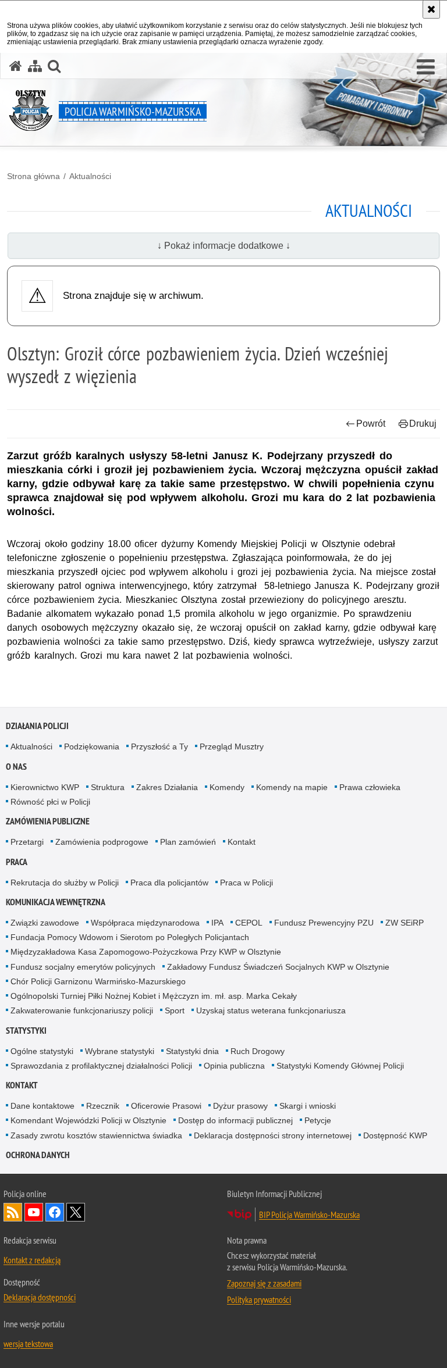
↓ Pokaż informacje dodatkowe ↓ (223, 246)
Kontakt (242, 841)
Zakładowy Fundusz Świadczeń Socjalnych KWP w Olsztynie (278, 966)
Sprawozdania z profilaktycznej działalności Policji (101, 1065)
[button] (426, 67)
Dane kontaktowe (42, 1105)
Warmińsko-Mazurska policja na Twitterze (75, 1212)
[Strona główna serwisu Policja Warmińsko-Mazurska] (15, 66)
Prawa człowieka (369, 787)
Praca (16, 862)
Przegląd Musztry (232, 746)
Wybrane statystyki (119, 1051)
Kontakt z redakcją (32, 1260)
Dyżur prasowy (240, 1105)
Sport (175, 1010)
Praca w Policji (246, 882)
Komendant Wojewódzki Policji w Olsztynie (88, 1120)
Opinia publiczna (234, 1065)
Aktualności (90, 176)
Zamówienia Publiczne (48, 821)
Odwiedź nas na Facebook (54, 1212)
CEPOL (248, 922)
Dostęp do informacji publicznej (235, 1120)
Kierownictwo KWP (44, 787)
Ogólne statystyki (41, 1051)
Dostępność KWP (395, 1135)
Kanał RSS (12, 1212)
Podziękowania (91, 746)
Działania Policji (37, 726)
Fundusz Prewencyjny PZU (324, 922)
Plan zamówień (188, 841)
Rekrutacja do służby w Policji (64, 882)
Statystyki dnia (192, 1051)
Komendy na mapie (292, 787)
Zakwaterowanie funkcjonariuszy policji (81, 1010)
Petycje (317, 1120)
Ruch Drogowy (257, 1051)
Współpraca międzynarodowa (145, 922)
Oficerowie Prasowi (166, 1105)
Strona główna (33, 176)
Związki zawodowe (44, 922)
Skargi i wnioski (307, 1105)
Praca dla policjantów (169, 882)
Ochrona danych (38, 1155)
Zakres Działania (167, 787)
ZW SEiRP (404, 922)
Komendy (227, 787)
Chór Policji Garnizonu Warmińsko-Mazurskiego (98, 981)
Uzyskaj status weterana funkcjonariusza (271, 1010)
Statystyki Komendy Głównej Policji (340, 1065)
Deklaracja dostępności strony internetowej (273, 1135)
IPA (217, 922)
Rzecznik (102, 1105)
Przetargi (27, 841)
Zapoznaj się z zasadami (264, 1283)
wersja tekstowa (28, 1343)
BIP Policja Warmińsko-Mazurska (309, 1214)
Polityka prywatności (259, 1299)
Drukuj (423, 423)
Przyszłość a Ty (159, 746)
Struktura (108, 787)
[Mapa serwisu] (35, 66)
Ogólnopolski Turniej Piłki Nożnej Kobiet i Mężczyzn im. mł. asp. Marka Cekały (153, 996)
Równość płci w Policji (50, 801)
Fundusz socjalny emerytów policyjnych (82, 966)
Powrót (370, 423)
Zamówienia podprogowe (101, 841)
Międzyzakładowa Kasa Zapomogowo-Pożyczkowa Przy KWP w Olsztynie (145, 951)
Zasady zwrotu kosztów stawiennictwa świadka (96, 1135)
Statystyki (26, 1030)
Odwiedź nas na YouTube (33, 1212)
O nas (16, 766)
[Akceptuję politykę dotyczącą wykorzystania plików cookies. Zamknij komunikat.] (431, 9)
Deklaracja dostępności (39, 1297)
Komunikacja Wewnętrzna (55, 902)
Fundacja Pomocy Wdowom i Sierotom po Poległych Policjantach (129, 937)
